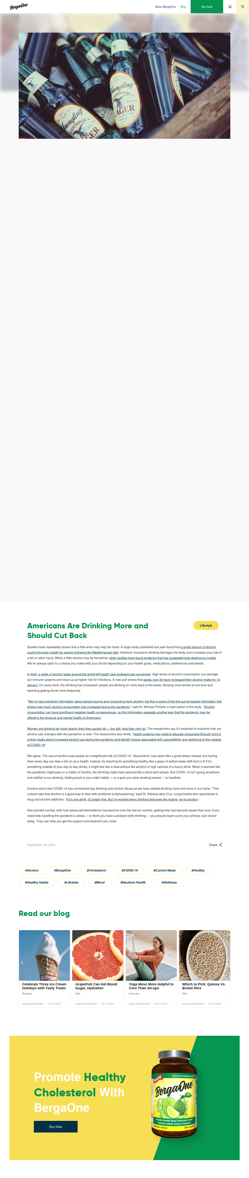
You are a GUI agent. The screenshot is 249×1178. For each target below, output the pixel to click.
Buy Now (207, 7)
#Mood (100, 882)
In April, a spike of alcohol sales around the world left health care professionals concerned (88, 674)
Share (213, 845)
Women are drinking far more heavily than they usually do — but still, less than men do (86, 728)
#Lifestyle (71, 882)
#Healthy (198, 870)
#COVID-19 (130, 870)
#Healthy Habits (36, 882)
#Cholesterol (96, 870)
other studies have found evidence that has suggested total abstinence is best (162, 658)
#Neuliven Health (133, 882)
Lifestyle (206, 625)
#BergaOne (62, 870)
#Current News (165, 870)
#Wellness (169, 882)
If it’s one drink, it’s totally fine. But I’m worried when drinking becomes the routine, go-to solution (132, 799)
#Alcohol (31, 870)
